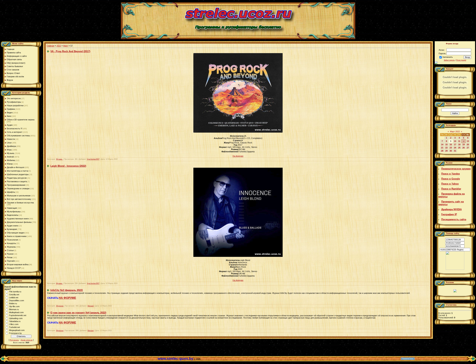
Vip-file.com (14, 306)
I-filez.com (13, 324)
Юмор (10, 164)
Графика (11, 109)
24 (455, 148)
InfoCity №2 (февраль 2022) (66, 290)
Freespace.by (15, 333)
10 (455, 141)
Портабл (11, 261)
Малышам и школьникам (18, 195)
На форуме (238, 156)
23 (451, 148)
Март (65, 46)
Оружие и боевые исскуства (20, 203)
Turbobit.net (14, 327)
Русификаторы (14, 102)
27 (468, 148)
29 (446, 151)
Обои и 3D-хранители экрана (20, 119)
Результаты (14, 340)
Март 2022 (455, 131)
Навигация (12, 208)
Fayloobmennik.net (17, 315)
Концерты (11, 243)
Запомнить (447, 57)
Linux (9, 143)
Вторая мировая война (17, 264)
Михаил (91, 306)
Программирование (16, 185)
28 (442, 151)
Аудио (10, 125)
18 (459, 144)
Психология (12, 240)
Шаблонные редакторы (18, 174)
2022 (59, 46)
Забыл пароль (449, 60)
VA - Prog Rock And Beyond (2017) (70, 51)
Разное (10, 254)
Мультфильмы (14, 211)
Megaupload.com (17, 330)
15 (446, 144)
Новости (11, 139)
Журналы (11, 247)
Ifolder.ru (13, 303)
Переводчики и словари (18, 188)
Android (10, 157)
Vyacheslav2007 (93, 159)
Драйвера (11, 146)
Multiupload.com (16, 312)
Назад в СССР (14, 268)
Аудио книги (12, 226)
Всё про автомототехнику (19, 199)
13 (468, 141)
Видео (10, 112)
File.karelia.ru (15, 291)
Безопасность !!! (14, 128)
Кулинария (12, 229)
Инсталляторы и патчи (17, 171)
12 (463, 141)
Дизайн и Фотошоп (15, 167)
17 (455, 144)
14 (442, 144)
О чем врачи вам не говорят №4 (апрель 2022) (78, 312)
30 (451, 151)
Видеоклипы (12, 215)
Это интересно (14, 98)
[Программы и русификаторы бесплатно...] (455, 269)
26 (463, 148)
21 (442, 148)
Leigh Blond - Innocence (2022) (68, 166)
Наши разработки (15, 105)
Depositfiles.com (16, 300)
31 (455, 151)
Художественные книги (18, 218)
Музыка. (11, 153)
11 (459, 141)
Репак (9, 257)
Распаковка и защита (17, 181)
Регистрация (461, 60)
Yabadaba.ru (14, 321)
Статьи (10, 250)
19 (463, 144)
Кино (9, 116)
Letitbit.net (13, 297)
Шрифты (11, 192)
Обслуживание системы (18, 135)
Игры (9, 150)
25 (459, 148)
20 (468, 144)
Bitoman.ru (14, 309)
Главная (50, 46)
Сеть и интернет (14, 132)
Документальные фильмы (19, 222)
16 (451, 144)
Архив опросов (27, 340)
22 (446, 148)
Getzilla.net (14, 294)
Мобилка (11, 160)
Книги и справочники (16, 236)
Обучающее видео (16, 233)
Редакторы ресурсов (17, 178)
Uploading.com (15, 318)
